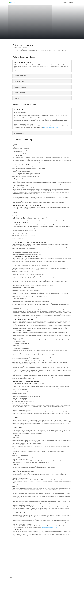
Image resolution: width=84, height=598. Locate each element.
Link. (40, 317)
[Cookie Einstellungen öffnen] (9, 591)
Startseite (65, 2)
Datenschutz (72, 577)
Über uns (71, 2)
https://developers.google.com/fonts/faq (50, 127)
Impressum (67, 577)
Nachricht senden (69, 566)
